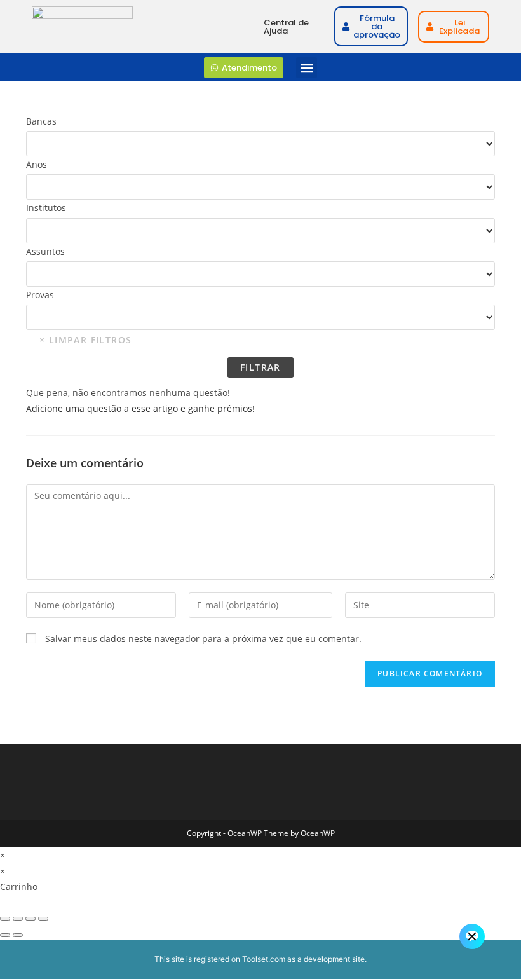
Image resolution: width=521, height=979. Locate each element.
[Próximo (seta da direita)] (18, 935)
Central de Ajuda (286, 27)
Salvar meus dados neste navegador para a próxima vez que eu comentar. (203, 639)
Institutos (46, 208)
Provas (40, 295)
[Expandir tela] (18, 919)
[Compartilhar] (30, 919)
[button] (306, 67)
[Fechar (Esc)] (43, 919)
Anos (36, 164)
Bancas (41, 121)
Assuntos (45, 251)
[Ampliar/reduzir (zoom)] (5, 919)
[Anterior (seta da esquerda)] (5, 935)
